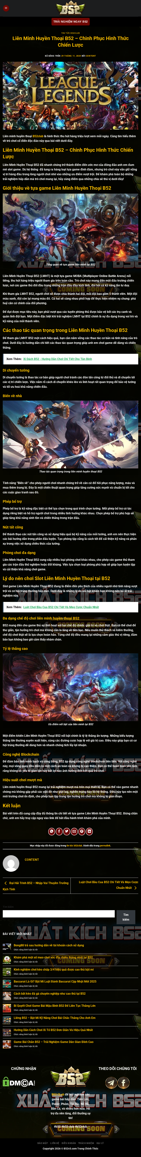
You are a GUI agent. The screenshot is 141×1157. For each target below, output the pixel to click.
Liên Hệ (54, 1143)
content (91, 56)
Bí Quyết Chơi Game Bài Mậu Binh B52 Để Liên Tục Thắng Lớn (54, 1005)
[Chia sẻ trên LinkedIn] (89, 831)
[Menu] (6, 8)
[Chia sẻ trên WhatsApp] (51, 831)
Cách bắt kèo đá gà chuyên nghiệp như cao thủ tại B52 (50, 993)
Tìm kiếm (8, 906)
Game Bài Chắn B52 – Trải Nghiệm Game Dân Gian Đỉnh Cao (53, 1042)
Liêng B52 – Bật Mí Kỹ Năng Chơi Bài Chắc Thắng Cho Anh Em (54, 1018)
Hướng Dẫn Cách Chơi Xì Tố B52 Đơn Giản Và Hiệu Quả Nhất (53, 1030)
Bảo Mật (42, 1143)
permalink (105, 845)
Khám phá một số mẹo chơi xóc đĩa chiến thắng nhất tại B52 (53, 957)
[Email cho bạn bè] (74, 831)
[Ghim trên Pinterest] (81, 831)
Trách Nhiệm (86, 1143)
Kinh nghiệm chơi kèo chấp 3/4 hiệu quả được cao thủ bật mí (54, 969)
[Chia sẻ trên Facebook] (59, 831)
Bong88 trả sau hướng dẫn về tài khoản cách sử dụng (49, 945)
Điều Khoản (69, 1143)
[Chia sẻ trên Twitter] (66, 831)
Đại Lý (100, 1143)
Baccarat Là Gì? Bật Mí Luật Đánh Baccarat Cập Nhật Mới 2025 (55, 981)
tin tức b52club (70, 33)
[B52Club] (70, 8)
